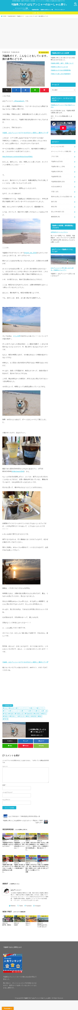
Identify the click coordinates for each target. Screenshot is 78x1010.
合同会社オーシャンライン (59, 232)
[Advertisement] (39, 33)
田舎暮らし (14, 716)
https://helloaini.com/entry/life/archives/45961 (17, 156)
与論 (5, 713)
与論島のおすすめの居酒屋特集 (61, 70)
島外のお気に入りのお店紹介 (61, 196)
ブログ (32, 711)
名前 (4, 785)
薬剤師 (34, 716)
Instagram (38, 905)
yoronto (12, 708)
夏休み (44, 713)
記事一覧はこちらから (39, 13)
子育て (54, 191)
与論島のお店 (57, 161)
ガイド (6, 711)
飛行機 (6, 719)
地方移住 (37, 713)
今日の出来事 (56, 186)
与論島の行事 (57, 171)
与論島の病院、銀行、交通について (62, 63)
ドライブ (25, 711)
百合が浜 (22, 716)
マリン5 (15, 336)
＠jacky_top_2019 (30, 253)
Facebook (29, 905)
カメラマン (41, 708)
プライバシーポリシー (60, 9)
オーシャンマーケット (23, 708)
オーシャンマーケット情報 (21, 9)
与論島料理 (56, 176)
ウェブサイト (6, 799)
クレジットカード (15, 711)
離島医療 (55, 216)
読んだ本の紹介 (57, 211)
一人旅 (45, 711)
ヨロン (39, 711)
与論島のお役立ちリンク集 (46, 9)
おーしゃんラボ (57, 146)
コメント (5, 766)
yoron (5, 708)
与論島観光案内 (35, 9)
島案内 (6, 716)
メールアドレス (7, 792)
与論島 (11, 713)
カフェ (33, 708)
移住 (28, 716)
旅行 (54, 201)
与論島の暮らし (58, 166)
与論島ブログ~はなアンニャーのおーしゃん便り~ (39, 4)
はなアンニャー (16, 890)
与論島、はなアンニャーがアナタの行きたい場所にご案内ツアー (24, 133)
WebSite (13, 905)
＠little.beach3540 (18, 471)
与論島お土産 (19, 713)
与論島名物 (29, 713)
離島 (40, 716)
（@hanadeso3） (19, 101)
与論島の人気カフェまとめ (59, 67)
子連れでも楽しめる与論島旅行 (61, 74)
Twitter (21, 905)
